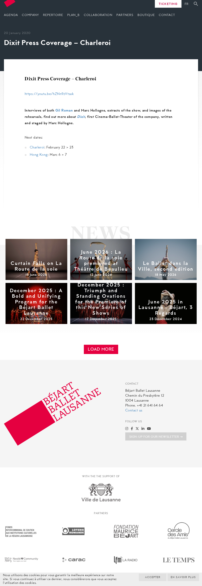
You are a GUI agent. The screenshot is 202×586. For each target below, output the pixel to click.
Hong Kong (39, 155)
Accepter (152, 577)
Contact (167, 15)
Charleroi (37, 147)
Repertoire (53, 15)
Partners (124, 15)
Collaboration (98, 15)
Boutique (146, 15)
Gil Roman (64, 111)
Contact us (133, 410)
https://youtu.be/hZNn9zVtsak (49, 94)
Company (30, 15)
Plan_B (73, 15)
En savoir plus (183, 577)
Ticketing (168, 4)
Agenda (11, 15)
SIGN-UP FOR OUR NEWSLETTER (154, 437)
